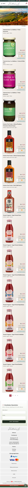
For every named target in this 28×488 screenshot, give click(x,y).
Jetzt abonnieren (14, 421)
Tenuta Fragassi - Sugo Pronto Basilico (12, 364)
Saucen (11, 216)
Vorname (3, 415)
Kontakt (14, 450)
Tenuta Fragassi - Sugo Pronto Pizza (12, 215)
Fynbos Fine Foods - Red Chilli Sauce (12, 185)
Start (3, 26)
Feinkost (7, 26)
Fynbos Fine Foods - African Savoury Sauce (14, 155)
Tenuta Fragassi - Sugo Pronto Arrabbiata (13, 334)
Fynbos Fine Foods (10, 127)
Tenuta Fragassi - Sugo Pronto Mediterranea (14, 274)
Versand (24, 85)
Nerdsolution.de (18, 481)
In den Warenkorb (21, 56)
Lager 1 (8, 33)
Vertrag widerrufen (14, 485)
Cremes (4, 64)
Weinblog (14, 449)
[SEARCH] (26, 7)
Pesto (11, 33)
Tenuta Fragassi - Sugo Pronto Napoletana (13, 304)
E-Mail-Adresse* (5, 410)
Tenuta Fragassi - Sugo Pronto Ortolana (13, 245)
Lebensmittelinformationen (21, 58)
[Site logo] (14, 3)
